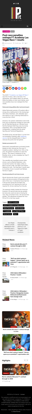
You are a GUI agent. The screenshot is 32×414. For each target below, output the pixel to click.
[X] (7, 88)
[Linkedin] (13, 88)
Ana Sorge (14, 299)
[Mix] (22, 88)
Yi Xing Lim (14, 267)
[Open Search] (27, 26)
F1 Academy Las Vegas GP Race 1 (18, 95)
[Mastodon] (19, 88)
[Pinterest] (16, 88)
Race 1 (15, 214)
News (12, 31)
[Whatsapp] (25, 88)
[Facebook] (4, 88)
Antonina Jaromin (8, 43)
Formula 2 (19, 350)
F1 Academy (6, 31)
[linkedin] (18, 4)
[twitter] (14, 4)
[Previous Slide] (25, 360)
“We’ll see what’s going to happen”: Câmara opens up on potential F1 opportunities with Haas (16, 354)
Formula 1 (13, 327)
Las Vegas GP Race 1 (19, 211)
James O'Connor (16, 248)
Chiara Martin (15, 277)
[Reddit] (10, 88)
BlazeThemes (16, 411)
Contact (22, 394)
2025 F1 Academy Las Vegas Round (13, 205)
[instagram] (16, 4)
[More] (4, 91)
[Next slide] (27, 360)
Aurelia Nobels (20, 208)
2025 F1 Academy (13, 202)
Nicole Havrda (7, 214)
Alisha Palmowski (8, 208)
